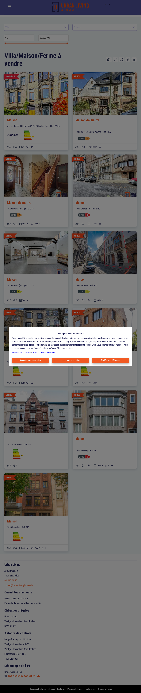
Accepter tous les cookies (30, 360)
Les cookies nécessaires (70, 360)
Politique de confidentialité (43, 352)
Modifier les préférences (110, 360)
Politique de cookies (21, 352)
